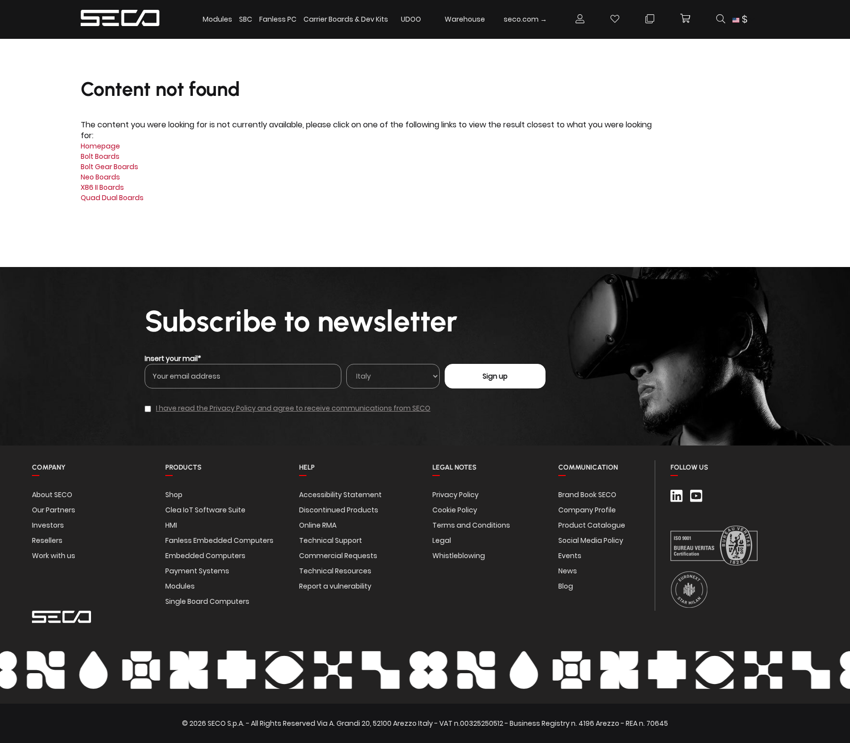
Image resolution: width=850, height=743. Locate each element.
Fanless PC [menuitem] (278, 19)
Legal (441, 540)
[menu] (378, 19)
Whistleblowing (458, 556)
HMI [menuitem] (171, 525)
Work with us (53, 556)
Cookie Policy (454, 510)
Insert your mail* (173, 358)
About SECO (52, 495)
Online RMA (317, 525)
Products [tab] (183, 467)
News (567, 571)
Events (569, 556)
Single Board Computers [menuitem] (207, 601)
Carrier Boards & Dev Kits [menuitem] (346, 19)
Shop (173, 495)
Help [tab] (307, 467)
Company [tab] (48, 467)
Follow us (689, 467)
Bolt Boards (100, 156)
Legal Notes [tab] (454, 467)
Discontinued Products (338, 510)
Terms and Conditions (471, 525)
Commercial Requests (338, 556)
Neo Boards (100, 177)
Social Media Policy (590, 540)
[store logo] (120, 19)
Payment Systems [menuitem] (197, 571)
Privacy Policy (455, 495)
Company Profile (587, 510)
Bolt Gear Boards (109, 167)
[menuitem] (411, 19)
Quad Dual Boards (112, 198)
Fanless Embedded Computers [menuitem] (219, 540)
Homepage (100, 146)
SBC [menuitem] (245, 19)
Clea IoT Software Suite (205, 510)
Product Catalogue (591, 525)
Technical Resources (335, 571)
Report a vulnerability (335, 586)
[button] (743, 19)
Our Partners (53, 510)
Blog (565, 586)
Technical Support (330, 540)
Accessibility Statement (340, 495)
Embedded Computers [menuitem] (205, 556)
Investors (48, 525)
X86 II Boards (102, 187)
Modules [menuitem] (217, 19)
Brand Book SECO (587, 495)
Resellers (47, 540)
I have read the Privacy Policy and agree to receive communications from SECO (293, 408)
